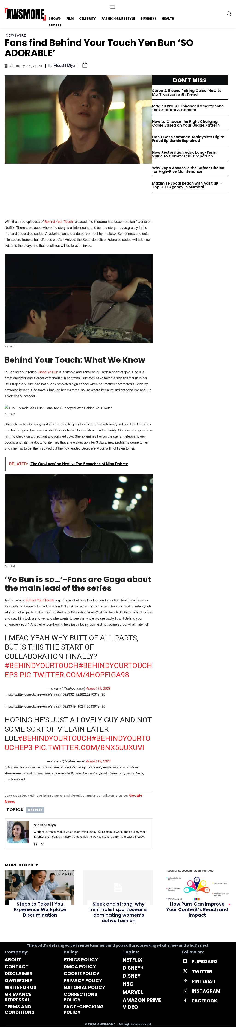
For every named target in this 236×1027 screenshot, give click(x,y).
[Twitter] (42, 843)
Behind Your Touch (59, 221)
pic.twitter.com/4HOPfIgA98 (74, 674)
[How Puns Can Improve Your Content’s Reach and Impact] (196, 887)
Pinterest (204, 981)
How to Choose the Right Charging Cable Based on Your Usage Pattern (186, 123)
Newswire (16, 35)
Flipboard (204, 961)
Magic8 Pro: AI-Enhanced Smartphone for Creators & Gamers (188, 107)
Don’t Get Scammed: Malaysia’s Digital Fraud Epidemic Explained (188, 138)
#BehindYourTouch (41, 665)
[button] (228, 13)
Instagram (206, 991)
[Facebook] (185, 1000)
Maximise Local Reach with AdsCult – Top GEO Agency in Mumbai (187, 185)
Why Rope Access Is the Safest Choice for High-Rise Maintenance (188, 169)
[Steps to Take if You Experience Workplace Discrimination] (39, 887)
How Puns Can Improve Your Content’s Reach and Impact (197, 909)
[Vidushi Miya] (18, 834)
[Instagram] (36, 843)
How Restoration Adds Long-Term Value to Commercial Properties (184, 154)
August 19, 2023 (98, 688)
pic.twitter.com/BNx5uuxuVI (89, 747)
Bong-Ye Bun (48, 371)
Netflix (35, 809)
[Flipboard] (185, 961)
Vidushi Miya (64, 65)
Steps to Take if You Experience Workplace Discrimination (40, 909)
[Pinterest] (185, 981)
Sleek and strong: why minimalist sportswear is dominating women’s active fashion (118, 912)
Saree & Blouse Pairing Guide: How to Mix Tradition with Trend (187, 92)
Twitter (202, 971)
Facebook (204, 1000)
